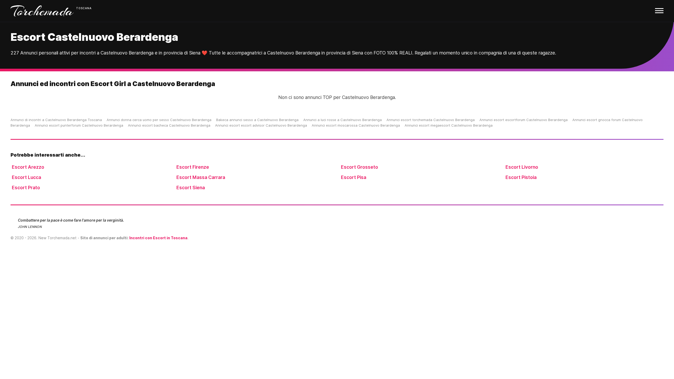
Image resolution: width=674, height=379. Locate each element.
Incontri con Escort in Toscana (158, 238)
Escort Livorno (522, 167)
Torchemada (42, 11)
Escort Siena (190, 187)
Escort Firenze (192, 167)
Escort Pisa (353, 177)
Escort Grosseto (359, 167)
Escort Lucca (26, 177)
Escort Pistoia (521, 177)
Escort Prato (26, 187)
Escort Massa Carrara (200, 177)
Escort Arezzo (28, 167)
